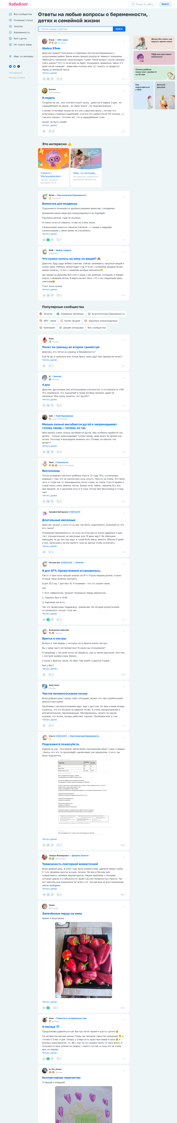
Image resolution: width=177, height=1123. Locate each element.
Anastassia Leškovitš (59, 630)
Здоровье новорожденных (103, 320)
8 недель (48, 97)
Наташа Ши (54, 562)
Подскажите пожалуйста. (61, 744)
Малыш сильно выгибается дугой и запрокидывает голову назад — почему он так (79, 426)
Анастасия (54, 685)
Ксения (52, 89)
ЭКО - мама (50, 320)
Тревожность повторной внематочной (70, 864)
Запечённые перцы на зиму (62, 913)
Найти (119, 29)
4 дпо (46, 384)
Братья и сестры (54, 638)
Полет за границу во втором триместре (71, 347)
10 (53, 131)
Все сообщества (97, 327)
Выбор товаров (63, 250)
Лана (51, 462)
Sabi (51, 416)
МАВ (51, 250)
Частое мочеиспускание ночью (64, 693)
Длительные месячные (58, 520)
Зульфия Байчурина (58, 512)
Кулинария (49, 327)
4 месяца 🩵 (50, 1026)
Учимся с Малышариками (51, 175)
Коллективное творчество (61, 1077)
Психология (62, 462)
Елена (51, 40)
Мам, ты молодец (84, 173)
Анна (51, 338)
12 (61, 79)
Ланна (52, 905)
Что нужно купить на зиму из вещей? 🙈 (71, 258)
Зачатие (57, 376)
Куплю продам (72, 320)
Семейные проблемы (72, 313)
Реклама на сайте (17, 78)
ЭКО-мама (62, 40)
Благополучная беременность (71, 195)
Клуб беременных (64, 416)
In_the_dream (55, 1069)
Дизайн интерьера (73, 327)
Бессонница (51, 470)
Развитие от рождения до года (71, 1018)
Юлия (51, 195)
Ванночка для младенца (59, 203)
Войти (165, 4)
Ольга (52, 736)
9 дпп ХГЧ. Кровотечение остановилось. (71, 570)
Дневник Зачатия (80, 855)
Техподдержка (15, 73)
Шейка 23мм (51, 48)
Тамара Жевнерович (59, 855)
